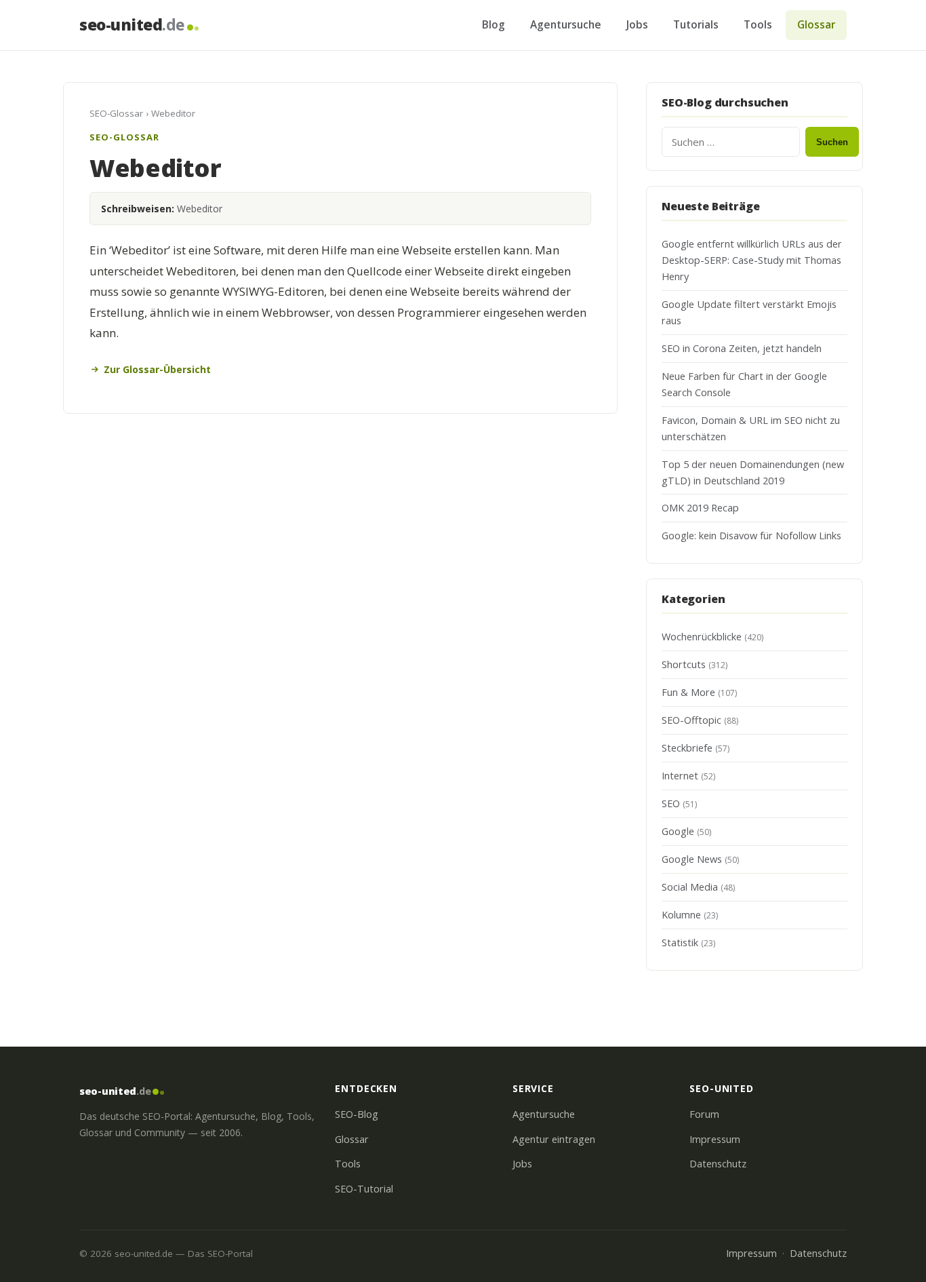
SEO (671, 803)
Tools (758, 24)
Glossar (816, 24)
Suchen (832, 142)
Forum (704, 1114)
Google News (692, 859)
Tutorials (696, 24)
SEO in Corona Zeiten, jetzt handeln (742, 348)
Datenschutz (717, 1163)
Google (678, 831)
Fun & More (688, 692)
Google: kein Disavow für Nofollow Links (751, 535)
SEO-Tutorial (364, 1188)
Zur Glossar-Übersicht (157, 369)
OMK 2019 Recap (700, 507)
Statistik (680, 942)
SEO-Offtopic (691, 720)
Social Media (690, 886)
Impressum (714, 1139)
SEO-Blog (356, 1114)
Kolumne (681, 914)
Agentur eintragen (553, 1139)
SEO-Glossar (116, 113)
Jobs (637, 24)
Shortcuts (684, 664)
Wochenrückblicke (702, 636)
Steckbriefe (687, 747)
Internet (680, 775)
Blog (493, 24)
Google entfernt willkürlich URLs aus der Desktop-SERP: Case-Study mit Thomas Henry (752, 260)
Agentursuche (565, 24)
